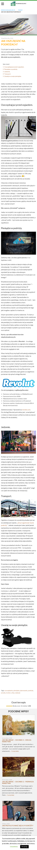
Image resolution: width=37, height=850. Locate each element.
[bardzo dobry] (10, 706)
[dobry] (9, 706)
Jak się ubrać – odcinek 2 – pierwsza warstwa (18, 782)
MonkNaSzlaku (18, 3)
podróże (30, 690)
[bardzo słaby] (7, 706)
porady (3, 693)
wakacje (17, 693)
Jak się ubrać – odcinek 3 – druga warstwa (16, 741)
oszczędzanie (8, 690)
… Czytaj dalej (14, 751)
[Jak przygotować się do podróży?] (18, 811)
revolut (8, 693)
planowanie (23, 690)
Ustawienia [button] (14, 846)
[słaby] (8, 706)
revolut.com (26, 410)
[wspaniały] (11, 706)
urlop (12, 693)
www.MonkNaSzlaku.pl (8, 10)
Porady (20, 10)
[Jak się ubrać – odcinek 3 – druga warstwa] (18, 726)
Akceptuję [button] (24, 846)
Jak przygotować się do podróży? (17, 825)
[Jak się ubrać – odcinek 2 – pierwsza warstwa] (18, 767)
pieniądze (16, 690)
